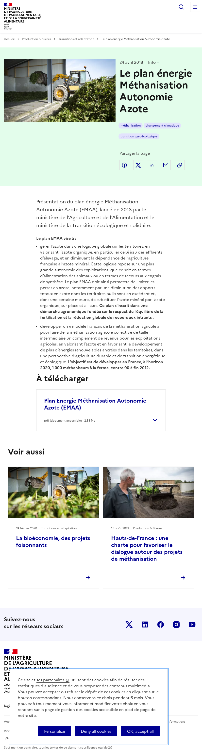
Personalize (54, 731)
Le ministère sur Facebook (161, 624)
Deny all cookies (96, 731)
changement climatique (162, 125)
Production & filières (36, 39)
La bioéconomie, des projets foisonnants (53, 541)
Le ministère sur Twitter (129, 624)
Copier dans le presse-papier (180, 165)
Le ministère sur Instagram (176, 624)
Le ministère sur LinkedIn (145, 624)
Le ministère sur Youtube (192, 624)
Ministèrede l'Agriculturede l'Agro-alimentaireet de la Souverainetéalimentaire (22, 15)
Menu (195, 7)
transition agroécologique (138, 136)
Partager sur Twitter (138, 165)
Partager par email (166, 165)
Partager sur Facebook (124, 165)
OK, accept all (140, 731)
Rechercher (181, 7)
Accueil (9, 39)
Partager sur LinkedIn (152, 165)
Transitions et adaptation (76, 39)
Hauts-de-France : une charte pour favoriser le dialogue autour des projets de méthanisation (147, 548)
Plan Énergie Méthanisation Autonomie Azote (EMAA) (95, 404)
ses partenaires (50, 680)
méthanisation (130, 125)
